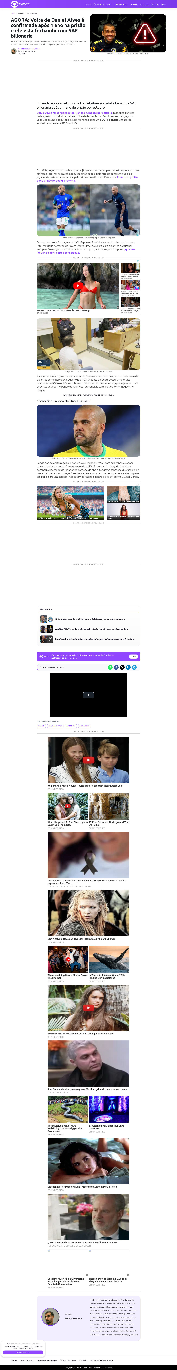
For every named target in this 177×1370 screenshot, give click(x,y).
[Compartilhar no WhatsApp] (110, 667)
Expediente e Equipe (47, 1360)
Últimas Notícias (102, 4)
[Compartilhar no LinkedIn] (128, 667)
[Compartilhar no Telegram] (134, 667)
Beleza (154, 4)
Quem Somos (27, 1360)
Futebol (144, 4)
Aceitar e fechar (23, 1352)
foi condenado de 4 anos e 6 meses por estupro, (75, 112)
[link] (50, 1317)
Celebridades (121, 4)
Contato (83, 1360)
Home (88, 4)
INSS (163, 4)
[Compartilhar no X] (122, 667)
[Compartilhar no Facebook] (116, 667)
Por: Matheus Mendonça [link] (29, 49)
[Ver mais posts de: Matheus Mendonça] (14, 51)
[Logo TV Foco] (20, 4)
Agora (134, 4)
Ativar (133, 657)
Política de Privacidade (101, 1360)
